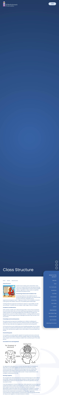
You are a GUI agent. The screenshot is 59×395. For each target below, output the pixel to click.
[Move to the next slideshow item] (56, 262)
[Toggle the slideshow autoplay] (56, 268)
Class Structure (15, 280)
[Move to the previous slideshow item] (56, 265)
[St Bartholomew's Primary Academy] (10, 4)
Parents (8, 280)
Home (4, 280)
